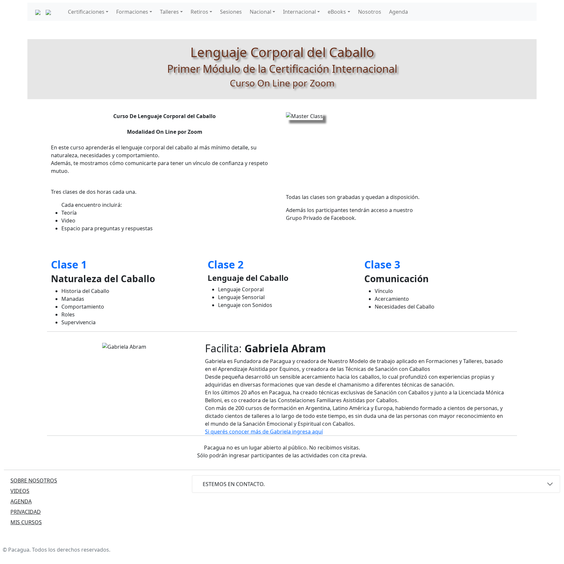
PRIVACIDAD (25, 511)
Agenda (398, 11)
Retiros (199, 11)
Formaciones (132, 11)
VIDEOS (19, 491)
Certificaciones (86, 11)
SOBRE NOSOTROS (33, 480)
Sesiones (231, 11)
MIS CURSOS (26, 522)
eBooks (337, 11)
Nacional (260, 11)
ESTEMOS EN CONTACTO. (234, 484)
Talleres (169, 11)
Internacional (299, 11)
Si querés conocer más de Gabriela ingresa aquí (264, 431)
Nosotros (369, 11)
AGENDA (21, 501)
